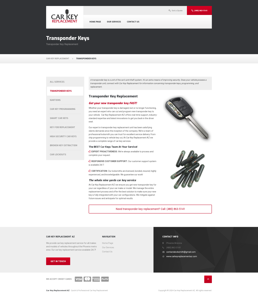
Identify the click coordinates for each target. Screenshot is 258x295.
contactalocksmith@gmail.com (181, 252)
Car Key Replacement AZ (58, 290)
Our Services (114, 21)
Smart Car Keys (59, 118)
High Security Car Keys (63, 136)
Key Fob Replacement (62, 127)
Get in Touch (58, 261)
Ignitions (55, 100)
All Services (57, 81)
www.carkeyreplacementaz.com (181, 256)
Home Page (95, 21)
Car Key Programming (62, 109)
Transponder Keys (61, 91)
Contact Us (133, 21)
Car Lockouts (58, 154)
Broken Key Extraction (63, 145)
